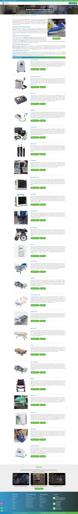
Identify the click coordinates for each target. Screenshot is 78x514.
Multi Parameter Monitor (35, 177)
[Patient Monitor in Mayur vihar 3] (21, 167)
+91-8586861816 (58, 504)
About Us (54, 0)
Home (13, 15)
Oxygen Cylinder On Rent (29, 499)
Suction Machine (33, 429)
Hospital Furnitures (34, 261)
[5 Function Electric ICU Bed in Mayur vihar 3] (21, 301)
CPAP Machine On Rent (29, 502)
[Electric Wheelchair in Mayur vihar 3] (21, 234)
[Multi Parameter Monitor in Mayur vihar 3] (21, 184)
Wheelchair (32, 378)
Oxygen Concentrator (34, 59)
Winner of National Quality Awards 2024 (46, 0)
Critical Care (41, 505)
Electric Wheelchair (34, 227)
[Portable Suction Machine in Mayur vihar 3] (21, 452)
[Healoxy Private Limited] (5, 3)
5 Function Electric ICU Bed (35, 294)
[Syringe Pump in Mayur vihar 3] (21, 402)
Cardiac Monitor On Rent (29, 506)
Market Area (14, 508)
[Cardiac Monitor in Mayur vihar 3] (21, 201)
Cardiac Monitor (33, 194)
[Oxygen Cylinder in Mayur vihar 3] (21, 150)
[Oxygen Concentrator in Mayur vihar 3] (21, 66)
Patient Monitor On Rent (29, 505)
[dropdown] (44, 3)
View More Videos (39, 488)
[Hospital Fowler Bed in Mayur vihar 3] (21, 318)
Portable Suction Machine (35, 445)
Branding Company (63, 512)
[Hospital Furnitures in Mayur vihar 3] (21, 268)
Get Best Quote (35, 69)
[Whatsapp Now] (2, 508)
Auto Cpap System (34, 127)
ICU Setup (41, 496)
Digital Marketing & (57, 512)
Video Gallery (14, 502)
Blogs (58, 0)
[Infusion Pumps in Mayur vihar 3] (21, 419)
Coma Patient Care (42, 502)
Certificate (72, 0)
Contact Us (61, 0)
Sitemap (13, 506)
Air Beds (32, 345)
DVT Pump (32, 244)
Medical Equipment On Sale (21, 15)
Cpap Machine (33, 110)
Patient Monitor (33, 160)
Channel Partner (67, 0)
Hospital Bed (33, 278)
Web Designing (52, 512)
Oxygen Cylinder (33, 143)
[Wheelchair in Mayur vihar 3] (21, 385)
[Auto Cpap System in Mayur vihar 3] (21, 133)
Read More (43, 69)
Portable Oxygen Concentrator (36, 76)
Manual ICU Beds (33, 328)
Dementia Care (42, 506)
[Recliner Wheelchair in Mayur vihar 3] (21, 217)
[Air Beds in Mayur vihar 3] (21, 352)
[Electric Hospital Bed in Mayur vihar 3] (21, 368)
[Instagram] (76, 1)
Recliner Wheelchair (34, 210)
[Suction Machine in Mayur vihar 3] (21, 436)
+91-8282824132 (58, 503)
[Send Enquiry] (2, 511)
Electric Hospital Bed (34, 362)
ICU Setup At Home (29, 496)
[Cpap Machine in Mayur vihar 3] (21, 117)
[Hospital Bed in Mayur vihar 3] (21, 284)
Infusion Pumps (33, 412)
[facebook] (2, 505)
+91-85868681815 (58, 506)
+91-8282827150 (4, 0)
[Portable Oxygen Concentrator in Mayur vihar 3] (21, 83)
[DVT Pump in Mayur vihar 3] (21, 251)
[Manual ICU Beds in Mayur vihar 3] (21, 335)
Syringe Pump (33, 395)
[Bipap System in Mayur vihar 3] (21, 100)
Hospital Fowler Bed (34, 311)
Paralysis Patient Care (43, 499)
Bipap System (33, 93)
